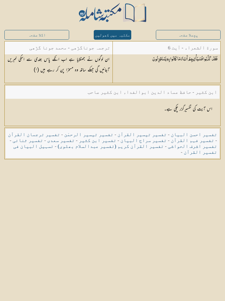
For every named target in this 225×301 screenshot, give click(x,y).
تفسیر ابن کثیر (97, 140)
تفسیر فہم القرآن (192, 140)
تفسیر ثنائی (28, 140)
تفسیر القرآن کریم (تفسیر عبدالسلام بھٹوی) (111, 146)
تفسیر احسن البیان (194, 134)
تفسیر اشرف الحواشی (192, 146)
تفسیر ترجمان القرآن (34, 134)
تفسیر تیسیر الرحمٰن (88, 134)
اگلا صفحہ (37, 35)
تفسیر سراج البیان (143, 140)
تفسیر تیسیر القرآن (142, 134)
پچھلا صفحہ (188, 35)
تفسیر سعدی (61, 140)
